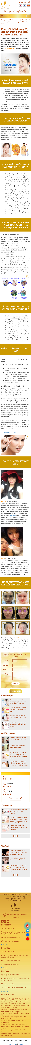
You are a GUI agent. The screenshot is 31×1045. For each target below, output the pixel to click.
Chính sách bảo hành (13, 898)
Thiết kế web (12, 1044)
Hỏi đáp (22, 896)
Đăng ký (15, 683)
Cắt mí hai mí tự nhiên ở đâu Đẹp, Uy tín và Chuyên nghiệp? (18, 811)
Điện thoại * (6, 665)
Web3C (21, 1044)
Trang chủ (4, 20)
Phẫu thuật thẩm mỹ (15, 20)
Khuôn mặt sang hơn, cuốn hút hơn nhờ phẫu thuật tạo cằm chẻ (18, 724)
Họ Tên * (5, 661)
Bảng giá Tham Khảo (10, 432)
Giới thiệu (6, 894)
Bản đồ (5, 945)
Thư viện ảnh (15, 894)
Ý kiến (23, 898)
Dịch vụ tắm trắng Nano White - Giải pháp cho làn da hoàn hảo (18, 827)
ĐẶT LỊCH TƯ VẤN (15, 799)
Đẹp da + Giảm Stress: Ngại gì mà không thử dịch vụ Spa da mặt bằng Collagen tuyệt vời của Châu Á (15, 1026)
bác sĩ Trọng (12, 515)
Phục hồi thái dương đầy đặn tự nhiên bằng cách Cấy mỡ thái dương (15, 21)
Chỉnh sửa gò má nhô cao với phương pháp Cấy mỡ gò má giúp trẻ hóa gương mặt (18, 701)
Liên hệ (20, 900)
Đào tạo (16, 896)
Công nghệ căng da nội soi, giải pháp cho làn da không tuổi (18, 709)
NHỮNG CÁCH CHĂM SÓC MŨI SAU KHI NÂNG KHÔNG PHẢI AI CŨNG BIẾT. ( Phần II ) (19, 763)
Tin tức (8, 896)
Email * (4, 669)
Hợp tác (25, 894)
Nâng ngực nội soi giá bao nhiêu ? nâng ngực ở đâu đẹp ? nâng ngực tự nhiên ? (18, 852)
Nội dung (5, 674)
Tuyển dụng (12, 900)
